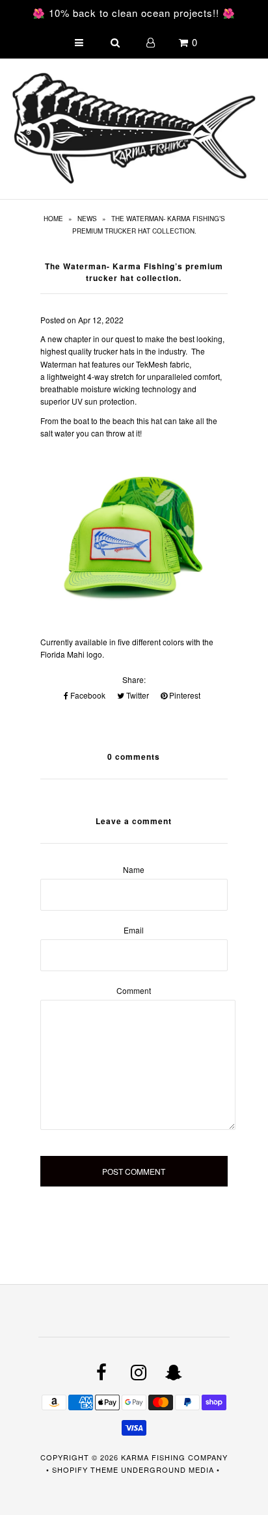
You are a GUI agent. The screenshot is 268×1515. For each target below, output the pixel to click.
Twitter (136, 695)
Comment (133, 990)
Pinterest (183, 695)
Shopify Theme (85, 1469)
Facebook (86, 695)
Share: (134, 679)
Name (133, 869)
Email (134, 929)
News (87, 218)
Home (53, 218)
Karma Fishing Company (174, 1457)
